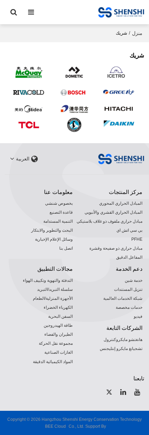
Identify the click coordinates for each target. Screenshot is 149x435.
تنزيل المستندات (128, 289)
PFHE (136, 239)
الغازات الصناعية (58, 352)
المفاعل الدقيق (129, 257)
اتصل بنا (66, 248)
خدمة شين (133, 280)
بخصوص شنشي (59, 203)
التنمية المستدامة (58, 221)
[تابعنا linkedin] (123, 392)
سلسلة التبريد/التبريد (55, 289)
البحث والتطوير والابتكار (52, 230)
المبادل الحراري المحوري (120, 203)
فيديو (138, 316)
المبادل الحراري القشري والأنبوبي (113, 212)
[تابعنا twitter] (109, 392)
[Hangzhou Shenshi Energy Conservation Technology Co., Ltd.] (121, 12)
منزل (137, 33)
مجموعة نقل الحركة (56, 343)
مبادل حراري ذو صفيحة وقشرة (115, 248)
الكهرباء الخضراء (58, 307)
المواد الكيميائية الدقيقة (53, 361)
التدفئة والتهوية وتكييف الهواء (48, 280)
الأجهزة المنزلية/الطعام (53, 298)
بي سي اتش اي (129, 230)
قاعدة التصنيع (61, 212)
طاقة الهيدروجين (58, 325)
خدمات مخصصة (129, 307)
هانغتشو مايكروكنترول (123, 339)
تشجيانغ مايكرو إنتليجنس (121, 348)
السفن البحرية (60, 316)
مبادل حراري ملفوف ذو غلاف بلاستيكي (109, 221)
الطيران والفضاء (58, 334)
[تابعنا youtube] (137, 392)
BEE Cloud (55, 426)
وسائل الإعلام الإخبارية (54, 239)
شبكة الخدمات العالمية (122, 298)
